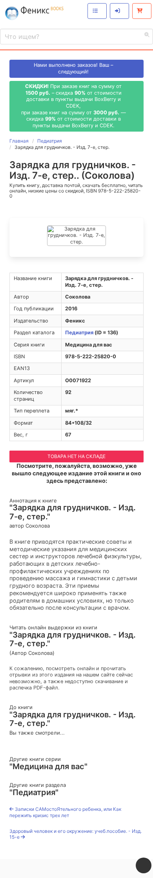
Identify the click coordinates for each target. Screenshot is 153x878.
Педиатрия (79, 332)
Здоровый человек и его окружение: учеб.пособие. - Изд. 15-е (75, 834)
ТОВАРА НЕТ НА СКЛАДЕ (76, 456)
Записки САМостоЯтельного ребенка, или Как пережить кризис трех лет (65, 812)
